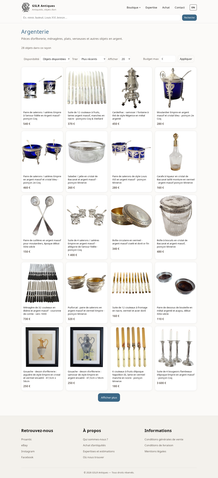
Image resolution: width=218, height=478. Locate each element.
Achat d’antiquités (94, 445)
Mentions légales (155, 451)
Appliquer (186, 59)
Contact (180, 7)
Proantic (26, 439)
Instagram (28, 451)
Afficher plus (109, 397)
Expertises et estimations (99, 451)
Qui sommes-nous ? (95, 439)
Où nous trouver (93, 457)
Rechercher (189, 17)
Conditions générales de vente (164, 439)
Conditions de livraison (159, 445)
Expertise (151, 7)
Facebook (27, 457)
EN (193, 7)
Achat (166, 7)
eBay (24, 445)
